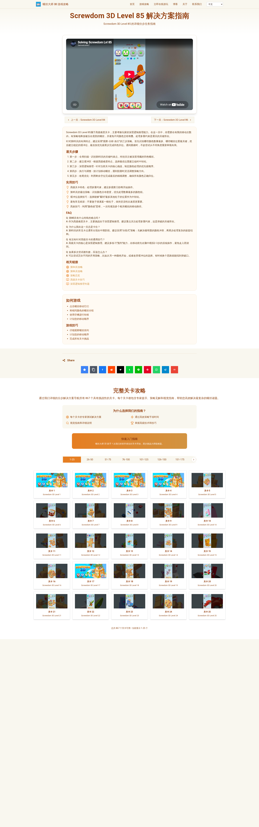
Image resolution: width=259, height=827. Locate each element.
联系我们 (197, 4)
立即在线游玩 (161, 4)
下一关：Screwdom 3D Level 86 (171, 119)
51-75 (108, 459)
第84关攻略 (76, 267)
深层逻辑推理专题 (79, 283)
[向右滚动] (193, 459)
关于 (185, 4)
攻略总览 (75, 275)
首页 (132, 4)
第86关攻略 (76, 271)
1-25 (72, 459)
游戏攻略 (144, 4)
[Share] (84, 369)
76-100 (126, 459)
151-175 (179, 459)
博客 (175, 4)
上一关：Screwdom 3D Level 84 (88, 119)
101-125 (143, 459)
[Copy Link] (93, 369)
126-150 (161, 459)
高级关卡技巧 (77, 279)
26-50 (90, 459)
